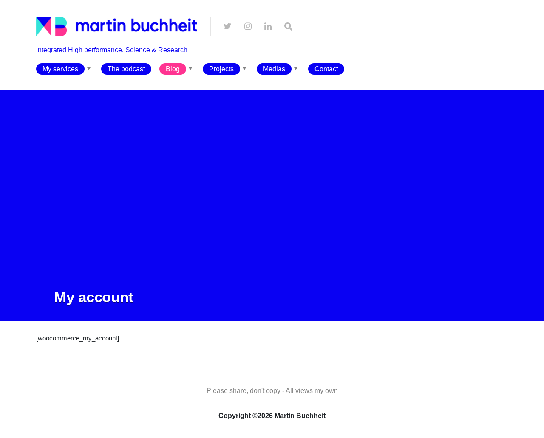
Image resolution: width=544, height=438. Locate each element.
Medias (274, 69)
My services (60, 69)
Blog (173, 69)
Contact (326, 69)
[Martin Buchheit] (117, 57)
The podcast (126, 69)
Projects (221, 69)
